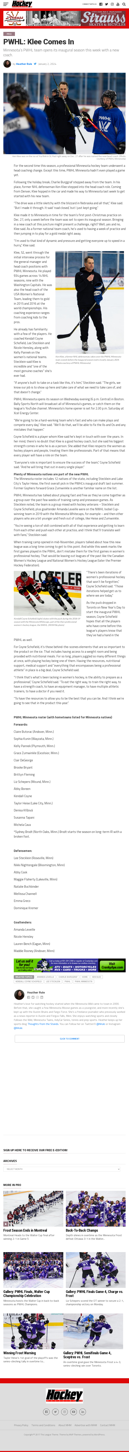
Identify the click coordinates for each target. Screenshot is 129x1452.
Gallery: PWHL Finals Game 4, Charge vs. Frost (94, 1293)
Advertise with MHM (86, 1425)
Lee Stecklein (53, 981)
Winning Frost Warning (19, 1353)
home (85, 977)
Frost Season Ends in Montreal (25, 1230)
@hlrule (101, 1024)
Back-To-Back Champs (82, 1230)
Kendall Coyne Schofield (29, 981)
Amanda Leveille (45, 977)
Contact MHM (107, 1425)
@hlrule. (18, 1028)
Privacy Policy (21, 1425)
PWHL (67, 981)
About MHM (64, 1425)
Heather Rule (24, 64)
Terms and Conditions (43, 1425)
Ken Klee (96, 977)
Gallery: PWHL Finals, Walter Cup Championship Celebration (26, 1293)
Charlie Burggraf (68, 977)
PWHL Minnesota (83, 981)
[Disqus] (70, 1087)
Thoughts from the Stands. (43, 1024)
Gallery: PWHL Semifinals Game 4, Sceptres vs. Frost (87, 1355)
